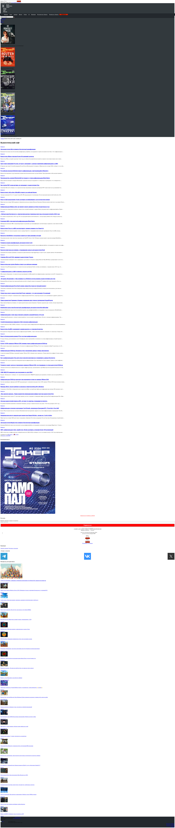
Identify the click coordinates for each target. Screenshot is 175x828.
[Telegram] (4, 556)
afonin (2, 748)
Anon (2, 757)
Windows (6, 14)
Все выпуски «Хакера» (42, 14)
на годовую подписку (16, 2)
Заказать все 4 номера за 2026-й (87, 515)
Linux (11, 14)
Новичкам (33, 14)
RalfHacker (3, 631)
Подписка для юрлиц (13, 548)
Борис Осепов (3, 718)
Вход (173, 1)
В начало (10, 434)
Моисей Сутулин (4, 650)
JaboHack (2, 602)
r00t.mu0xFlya (3, 670)
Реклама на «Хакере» (54, 14)
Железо (20, 14)
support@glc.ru (18, 817)
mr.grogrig (2, 621)
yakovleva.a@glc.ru (17, 818)
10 (16, 434)
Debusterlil (3, 796)
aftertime (2, 592)
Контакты (172, 826)
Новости (3, 146)
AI (29, 14)
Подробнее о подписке (87, 543)
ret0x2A (2, 709)
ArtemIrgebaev (3, 611)
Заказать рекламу (4, 548)
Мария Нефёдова (4, 699)
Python (25, 14)
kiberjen (2, 767)
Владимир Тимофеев (4, 582)
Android (15, 14)
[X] (171, 556)
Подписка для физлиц (170, 823)
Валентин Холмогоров (5, 679)
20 (17, 434)
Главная (2, 138)
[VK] (87, 556)
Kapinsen (2, 689)
